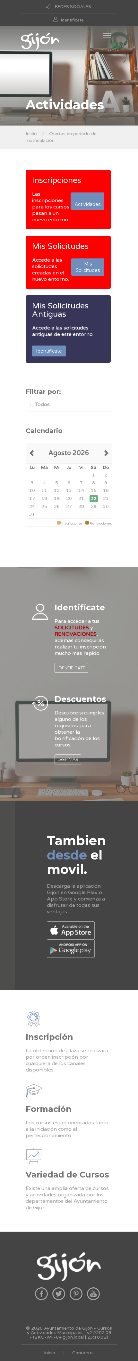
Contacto (82, 1353)
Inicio (31, 133)
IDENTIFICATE (71, 667)
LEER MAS (67, 759)
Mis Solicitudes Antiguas (60, 310)
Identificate (72, 20)
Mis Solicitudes (60, 246)
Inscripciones (56, 180)
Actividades (87, 201)
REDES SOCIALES (73, 6)
